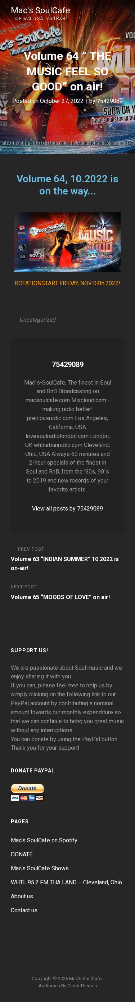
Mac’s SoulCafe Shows (40, 868)
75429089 (110, 101)
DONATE (21, 854)
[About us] (93, 943)
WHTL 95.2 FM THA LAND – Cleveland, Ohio (66, 882)
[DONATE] (41, 943)
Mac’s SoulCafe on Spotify (44, 840)
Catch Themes (82, 985)
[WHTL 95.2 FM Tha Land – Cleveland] (76, 943)
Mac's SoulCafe (40, 10)
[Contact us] (110, 943)
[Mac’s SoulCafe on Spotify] (67, 957)
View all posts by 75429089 (67, 508)
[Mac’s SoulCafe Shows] (59, 943)
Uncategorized (38, 319)
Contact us (24, 910)
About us (22, 896)
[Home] (24, 943)
